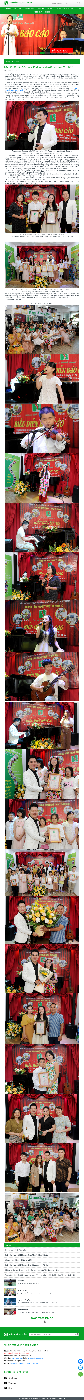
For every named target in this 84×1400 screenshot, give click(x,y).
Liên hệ (47, 12)
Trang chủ (7, 8)
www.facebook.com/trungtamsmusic (24, 1363)
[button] (13, 53)
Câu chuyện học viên (64, 8)
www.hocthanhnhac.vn (36, 1358)
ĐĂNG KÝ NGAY (61, 50)
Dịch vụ (50, 8)
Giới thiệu (18, 8)
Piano (11, 90)
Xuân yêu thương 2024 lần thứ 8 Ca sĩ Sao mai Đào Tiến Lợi (27, 1265)
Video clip (38, 12)
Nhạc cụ (41, 8)
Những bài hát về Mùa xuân (15, 1250)
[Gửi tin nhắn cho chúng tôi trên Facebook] (80, 1361)
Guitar (16, 90)
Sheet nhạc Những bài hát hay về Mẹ (18, 1260)
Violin (22, 90)
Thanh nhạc (30, 8)
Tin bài (78, 8)
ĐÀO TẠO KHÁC (42, 1318)
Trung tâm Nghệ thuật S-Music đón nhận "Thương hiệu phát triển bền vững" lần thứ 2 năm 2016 (40, 1275)
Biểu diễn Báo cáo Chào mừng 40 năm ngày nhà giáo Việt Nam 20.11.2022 (32, 1270)
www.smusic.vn (17, 1358)
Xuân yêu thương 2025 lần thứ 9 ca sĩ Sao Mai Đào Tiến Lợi (26, 1255)
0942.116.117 (80, 1367)
